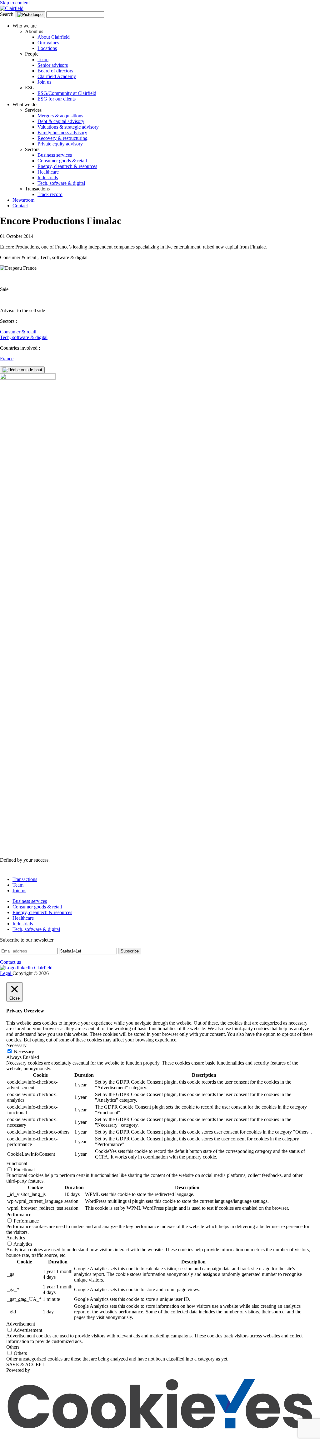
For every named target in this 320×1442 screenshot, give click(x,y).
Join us (44, 82)
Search (6, 14)
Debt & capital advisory (61, 121)
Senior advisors (53, 65)
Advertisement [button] (20, 1323)
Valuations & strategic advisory (68, 127)
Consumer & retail (18, 331)
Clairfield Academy (57, 76)
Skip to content (15, 2)
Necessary (24, 1051)
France (6, 358)
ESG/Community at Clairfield (67, 93)
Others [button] (12, 1347)
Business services (55, 155)
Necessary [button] (16, 1045)
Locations (47, 48)
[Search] (30, 14)
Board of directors (55, 70)
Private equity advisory (60, 143)
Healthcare (48, 172)
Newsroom (23, 200)
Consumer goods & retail (62, 160)
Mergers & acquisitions (60, 115)
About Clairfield (54, 37)
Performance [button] (18, 1214)
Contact (20, 205)
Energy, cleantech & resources (67, 166)
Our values (48, 42)
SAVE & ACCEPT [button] (25, 1364)
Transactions (24, 879)
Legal (6, 973)
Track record (50, 194)
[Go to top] (22, 370)
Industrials (48, 177)
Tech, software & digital (61, 183)
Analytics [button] (15, 1237)
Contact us (10, 962)
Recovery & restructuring (63, 138)
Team (43, 59)
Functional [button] (16, 1163)
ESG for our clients (57, 98)
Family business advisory (62, 132)
